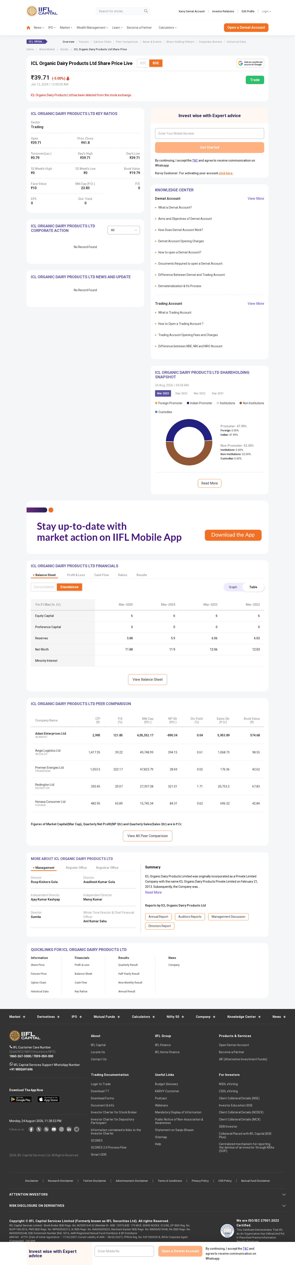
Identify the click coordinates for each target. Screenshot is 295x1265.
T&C (124, 660)
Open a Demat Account (117, 647)
